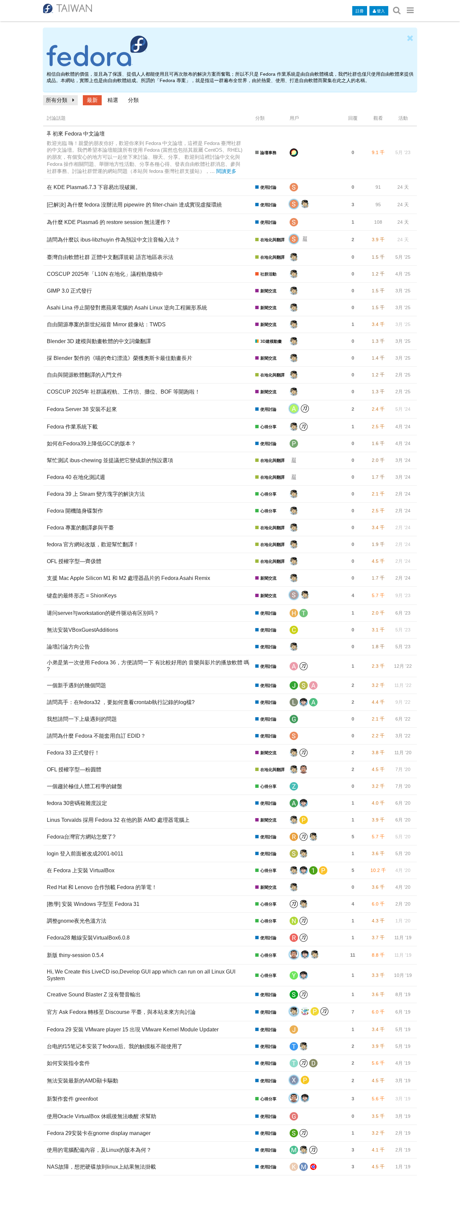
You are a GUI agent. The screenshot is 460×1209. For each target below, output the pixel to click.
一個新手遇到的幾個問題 (76, 685)
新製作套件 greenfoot (72, 1099)
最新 (92, 100)
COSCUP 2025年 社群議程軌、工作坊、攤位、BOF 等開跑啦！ (123, 392)
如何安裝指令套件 (68, 1063)
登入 (381, 10)
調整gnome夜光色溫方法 (76, 921)
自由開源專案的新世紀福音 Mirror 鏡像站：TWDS (106, 324)
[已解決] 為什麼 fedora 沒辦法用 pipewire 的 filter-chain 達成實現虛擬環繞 (134, 205)
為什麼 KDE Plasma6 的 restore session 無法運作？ (109, 222)
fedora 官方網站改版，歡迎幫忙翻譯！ (93, 544)
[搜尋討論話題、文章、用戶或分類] (396, 10)
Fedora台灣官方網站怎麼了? (81, 837)
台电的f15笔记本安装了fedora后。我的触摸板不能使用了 (115, 1046)
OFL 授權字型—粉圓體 (74, 769)
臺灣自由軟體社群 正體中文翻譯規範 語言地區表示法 (110, 257)
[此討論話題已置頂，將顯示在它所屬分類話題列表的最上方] (50, 134)
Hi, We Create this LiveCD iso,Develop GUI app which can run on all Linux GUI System (141, 975)
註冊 (360, 10)
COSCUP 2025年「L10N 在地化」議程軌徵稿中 (105, 274)
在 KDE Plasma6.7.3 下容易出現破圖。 (94, 187)
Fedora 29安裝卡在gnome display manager (99, 1133)
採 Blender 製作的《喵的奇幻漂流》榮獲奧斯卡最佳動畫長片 (119, 358)
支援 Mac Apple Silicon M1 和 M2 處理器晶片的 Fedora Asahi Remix (128, 578)
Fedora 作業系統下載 (72, 427)
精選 (112, 100)
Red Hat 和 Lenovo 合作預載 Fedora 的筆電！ (102, 887)
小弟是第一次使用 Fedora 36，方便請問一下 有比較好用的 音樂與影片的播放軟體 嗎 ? (148, 666)
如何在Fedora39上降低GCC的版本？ (91, 443)
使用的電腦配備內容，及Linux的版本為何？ (99, 1150)
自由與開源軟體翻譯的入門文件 (84, 375)
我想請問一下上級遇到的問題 (82, 719)
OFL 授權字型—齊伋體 (74, 561)
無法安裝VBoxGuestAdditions (82, 630)
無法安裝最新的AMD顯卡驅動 (82, 1081)
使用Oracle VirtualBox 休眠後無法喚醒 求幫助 (101, 1116)
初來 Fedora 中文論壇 (79, 134)
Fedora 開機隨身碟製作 (75, 511)
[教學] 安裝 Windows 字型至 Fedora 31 (93, 904)
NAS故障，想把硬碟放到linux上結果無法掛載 (101, 1167)
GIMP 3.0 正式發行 (69, 291)
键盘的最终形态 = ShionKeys (82, 595)
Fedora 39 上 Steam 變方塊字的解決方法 (96, 494)
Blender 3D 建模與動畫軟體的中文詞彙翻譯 (99, 341)
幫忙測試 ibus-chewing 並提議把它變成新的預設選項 (110, 460)
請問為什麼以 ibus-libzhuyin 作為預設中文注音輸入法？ (113, 240)
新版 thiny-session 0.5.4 (75, 955)
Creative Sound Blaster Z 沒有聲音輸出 (94, 994)
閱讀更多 (226, 171)
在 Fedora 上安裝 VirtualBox (80, 870)
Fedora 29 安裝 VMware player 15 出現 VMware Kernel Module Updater (133, 1029)
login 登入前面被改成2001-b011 (85, 853)
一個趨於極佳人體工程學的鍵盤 (84, 786)
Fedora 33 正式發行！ (73, 753)
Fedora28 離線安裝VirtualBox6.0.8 (88, 938)
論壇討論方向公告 (68, 647)
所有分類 (56, 100)
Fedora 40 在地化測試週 (76, 477)
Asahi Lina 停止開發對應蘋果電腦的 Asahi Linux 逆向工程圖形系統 (127, 307)
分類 (133, 100)
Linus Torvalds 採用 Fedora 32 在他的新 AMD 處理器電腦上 (118, 820)
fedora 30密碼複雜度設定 (77, 803)
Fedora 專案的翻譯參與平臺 (80, 527)
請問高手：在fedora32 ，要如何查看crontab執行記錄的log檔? (121, 702)
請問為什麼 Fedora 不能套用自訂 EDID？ (96, 736)
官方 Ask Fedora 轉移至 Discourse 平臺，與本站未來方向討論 (121, 1012)
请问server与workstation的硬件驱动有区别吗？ (103, 613)
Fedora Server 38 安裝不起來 (82, 409)
